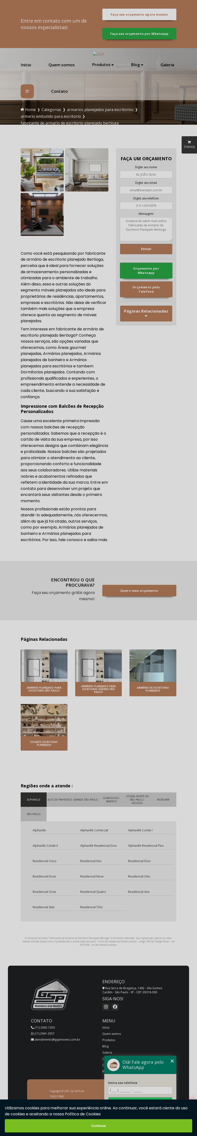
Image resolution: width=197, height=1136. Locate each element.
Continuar (98, 1126)
